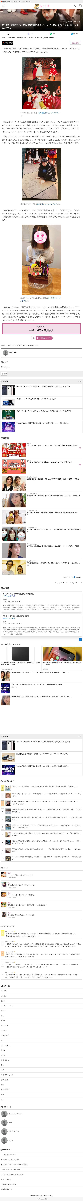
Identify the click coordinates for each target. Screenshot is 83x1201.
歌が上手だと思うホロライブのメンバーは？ (22, 885)
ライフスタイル (6, 1045)
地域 (2, 1070)
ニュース (4, 1030)
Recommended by (68, 577)
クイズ (3, 1011)
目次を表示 (75, 43)
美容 (2, 1099)
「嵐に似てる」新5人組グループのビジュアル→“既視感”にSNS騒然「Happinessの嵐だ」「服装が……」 (45, 786)
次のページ (45, 338)
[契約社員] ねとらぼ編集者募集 (11, 1169)
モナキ (11, 1140)
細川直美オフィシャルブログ (48, 113)
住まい (3, 1055)
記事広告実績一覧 (6, 1189)
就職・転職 (4, 1080)
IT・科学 (4, 991)
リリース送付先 (6, 1179)
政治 (2, 1085)
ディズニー (4, 1025)
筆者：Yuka (13, 352)
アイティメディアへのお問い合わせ (12, 1174)
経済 (2, 1094)
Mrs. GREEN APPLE (15, 1114)
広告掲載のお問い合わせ (9, 1184)
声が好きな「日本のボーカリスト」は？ (20, 875)
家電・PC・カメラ (7, 1075)
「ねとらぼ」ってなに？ (9, 1154)
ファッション (5, 1035)
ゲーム (3, 1020)
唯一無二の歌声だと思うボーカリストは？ (21, 915)
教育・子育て (5, 1089)
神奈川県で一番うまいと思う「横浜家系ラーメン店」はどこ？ (27, 905)
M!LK (10, 1122)
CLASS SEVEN (14, 1131)
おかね (3, 1001)
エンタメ (6, 367)
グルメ (3, 1016)
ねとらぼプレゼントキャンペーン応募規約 (14, 1164)
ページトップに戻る (41, 1199)
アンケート (4, 868)
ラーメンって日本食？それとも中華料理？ (21, 895)
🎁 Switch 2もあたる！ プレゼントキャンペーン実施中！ (16, 1)
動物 (2, 1065)
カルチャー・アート (7, 1006)
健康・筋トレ (5, 1060)
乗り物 (3, 1050)
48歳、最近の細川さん (41, 330)
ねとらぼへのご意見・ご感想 (10, 1159)
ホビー (3, 1040)
